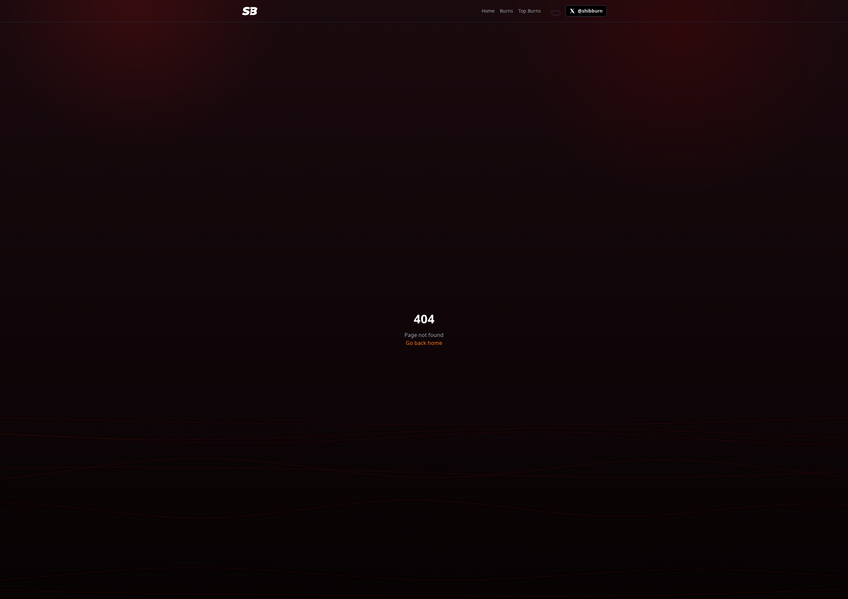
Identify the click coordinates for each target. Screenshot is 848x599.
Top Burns (529, 11)
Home (488, 11)
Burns (506, 11)
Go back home (424, 343)
